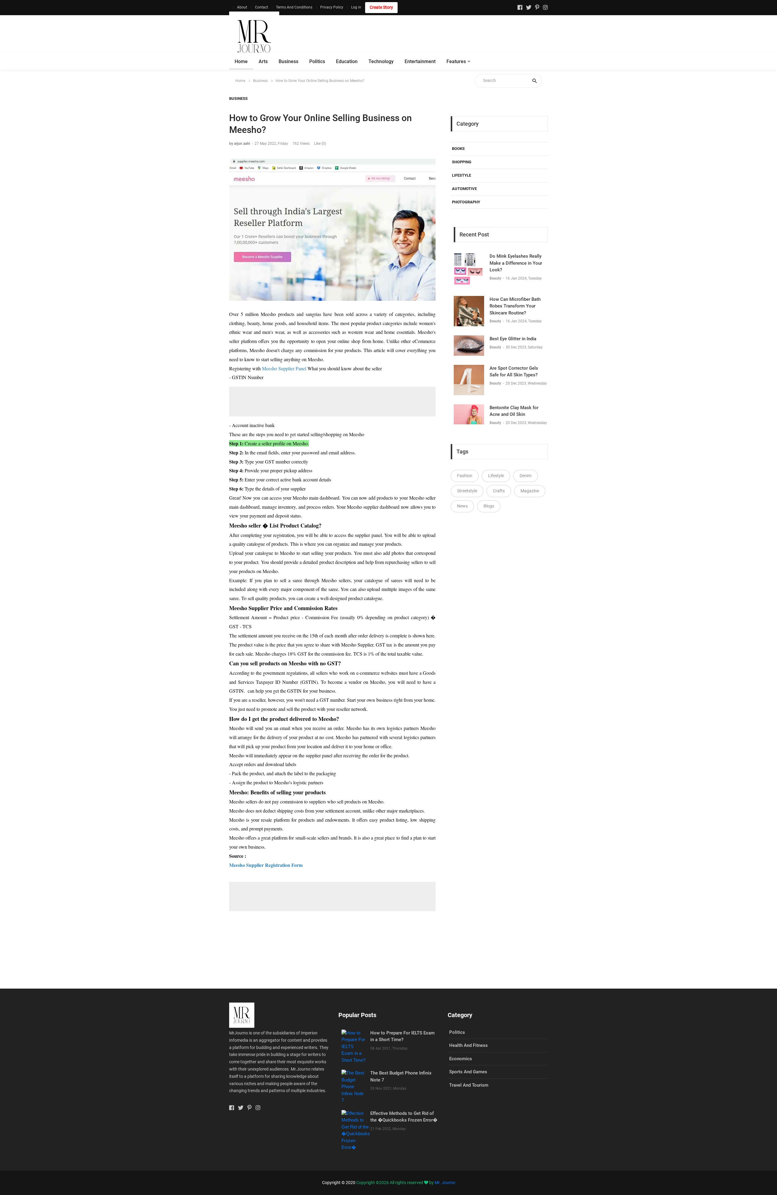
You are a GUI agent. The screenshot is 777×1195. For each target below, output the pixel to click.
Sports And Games (468, 1071)
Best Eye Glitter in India (513, 338)
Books (458, 148)
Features (456, 61)
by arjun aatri (239, 143)
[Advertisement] (437, 36)
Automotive (464, 188)
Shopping (461, 162)
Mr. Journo (445, 1182)
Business (288, 61)
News (462, 506)
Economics (460, 1058)
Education (347, 61)
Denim (525, 475)
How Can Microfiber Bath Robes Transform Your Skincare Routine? (515, 306)
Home (241, 61)
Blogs (489, 506)
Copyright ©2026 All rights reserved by (395, 1182)
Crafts (499, 490)
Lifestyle (461, 175)
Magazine (530, 490)
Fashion (464, 475)
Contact (261, 7)
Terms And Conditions (294, 7)
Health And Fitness (468, 1045)
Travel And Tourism (468, 1085)
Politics (317, 61)
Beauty (496, 278)
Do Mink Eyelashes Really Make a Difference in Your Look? (516, 263)
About (242, 7)
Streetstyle (467, 490)
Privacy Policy (331, 7)
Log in (356, 7)
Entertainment (420, 61)
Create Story (381, 7)
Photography (466, 202)
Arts (263, 61)
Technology (381, 61)
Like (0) (320, 143)
